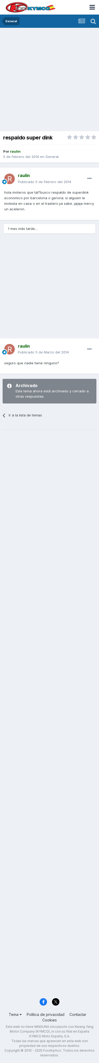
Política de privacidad (45, 1014)
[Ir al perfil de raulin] (9, 179)
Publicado (44, 182)
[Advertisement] (49, 80)
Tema (14, 1014)
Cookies (49, 1020)
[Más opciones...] (89, 178)
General (52, 157)
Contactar (77, 1014)
